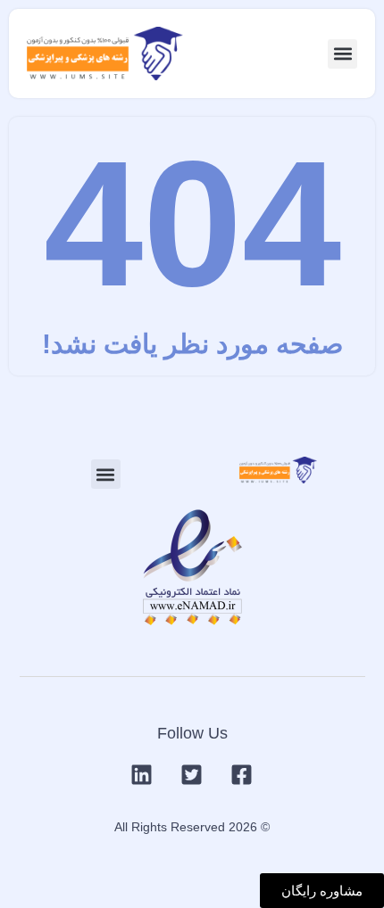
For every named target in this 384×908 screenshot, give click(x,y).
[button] (342, 54)
